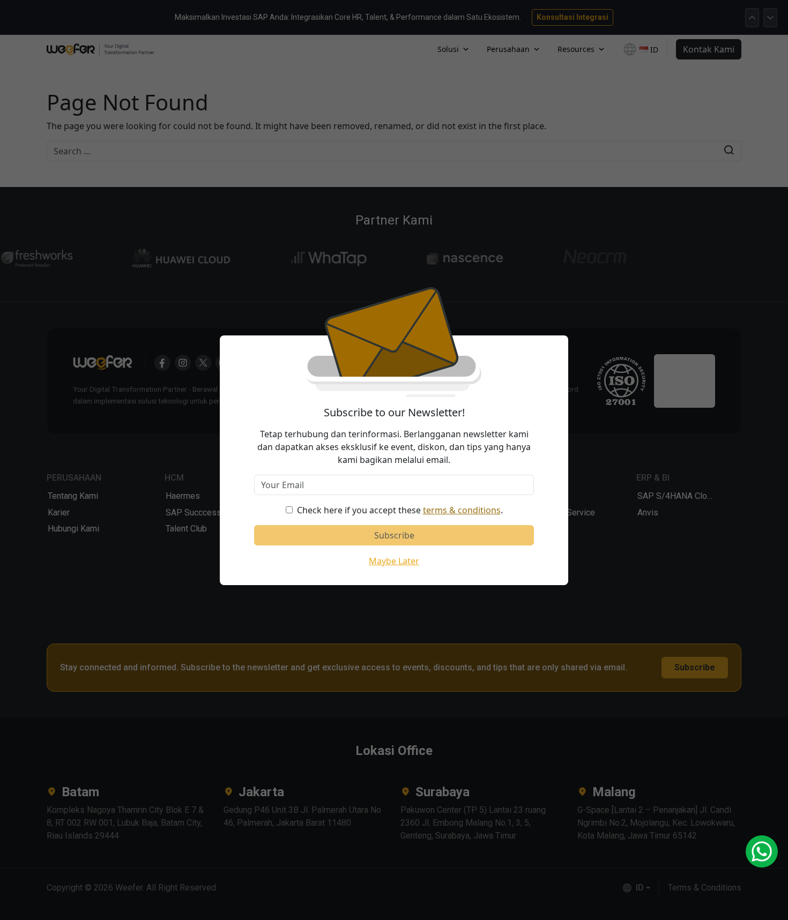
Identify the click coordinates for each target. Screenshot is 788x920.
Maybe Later (394, 561)
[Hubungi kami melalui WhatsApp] (762, 851)
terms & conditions (462, 510)
